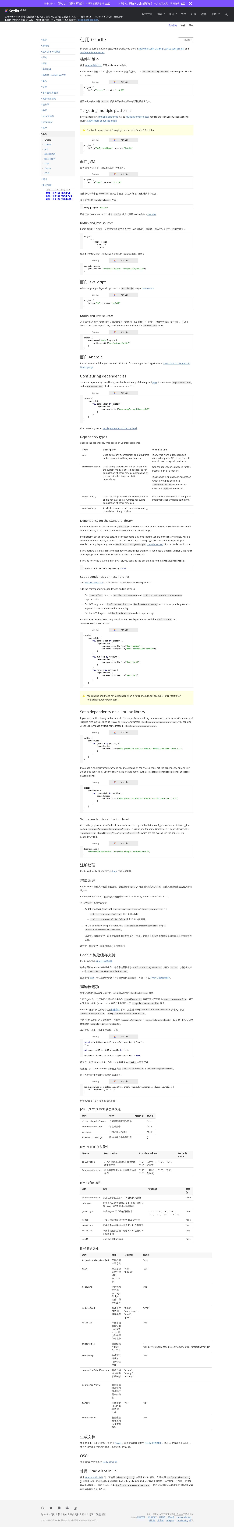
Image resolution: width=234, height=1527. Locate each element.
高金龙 (171, 1517)
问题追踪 (101, 1514)
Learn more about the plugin (102, 120)
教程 (183, 25)
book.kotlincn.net (88, 19)
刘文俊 (152, 1520)
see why (151, 214)
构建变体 (115, 1009)
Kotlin (12, 11)
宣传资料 (74, 1514)
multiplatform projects (137, 116)
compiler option (155, 544)
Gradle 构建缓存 (104, 961)
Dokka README (153, 1442)
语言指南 (172, 25)
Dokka (118, 1442)
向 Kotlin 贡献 (48, 1514)
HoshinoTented (184, 1517)
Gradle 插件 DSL (93, 65)
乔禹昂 (162, 1517)
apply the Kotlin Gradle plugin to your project (161, 48)
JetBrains (178, 1514)
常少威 (160, 1520)
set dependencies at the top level (120, 428)
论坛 (171, 14)
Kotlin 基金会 (61, 1520)
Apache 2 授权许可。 (88, 1520)
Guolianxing (182, 1520)
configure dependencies (92, 52)
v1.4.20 (23, 10)
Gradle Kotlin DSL (94, 1477)
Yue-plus (170, 1520)
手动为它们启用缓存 (160, 977)
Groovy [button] (95, 82)
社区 (193, 14)
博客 (160, 14)
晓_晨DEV (152, 1517)
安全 (84, 1514)
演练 (214, 14)
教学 (203, 14)
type (154, 382)
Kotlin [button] (124, 82)
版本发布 (62, 1514)
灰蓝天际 (141, 1517)
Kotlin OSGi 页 (110, 1462)
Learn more (148, 288)
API (94, 582)
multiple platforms (108, 116)
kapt (92, 977)
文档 (183, 14)
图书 (191, 25)
